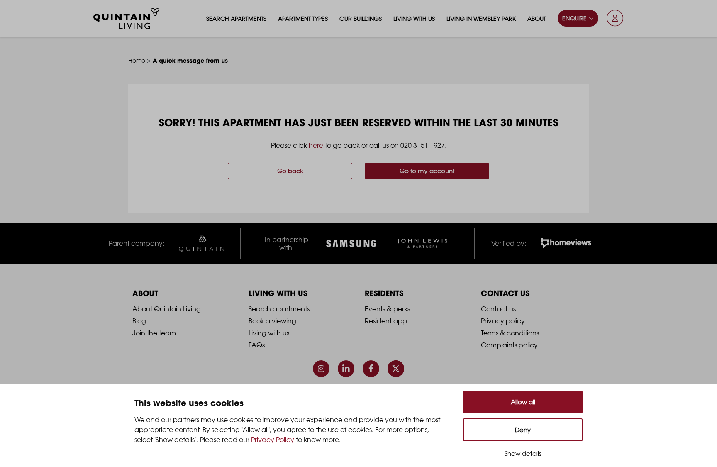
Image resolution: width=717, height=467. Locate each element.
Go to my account (427, 171)
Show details (523, 453)
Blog (139, 321)
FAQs (257, 345)
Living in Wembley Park (481, 18)
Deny (523, 430)
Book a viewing (272, 321)
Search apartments (236, 18)
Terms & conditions (510, 333)
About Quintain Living (166, 309)
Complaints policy (509, 345)
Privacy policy (503, 321)
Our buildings (360, 18)
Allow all (523, 402)
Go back (290, 171)
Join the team (154, 333)
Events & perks (387, 309)
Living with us (414, 18)
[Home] (126, 18)
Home (136, 60)
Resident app (386, 321)
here (316, 145)
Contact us (498, 309)
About (536, 18)
